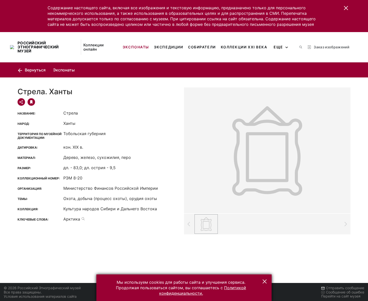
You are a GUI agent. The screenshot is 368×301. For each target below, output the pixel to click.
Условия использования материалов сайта (40, 296)
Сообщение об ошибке (345, 292)
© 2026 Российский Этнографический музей (42, 288)
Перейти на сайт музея (340, 296)
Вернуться (35, 69)
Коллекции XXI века (244, 47)
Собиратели (202, 47)
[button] (346, 8)
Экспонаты (136, 47)
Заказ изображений (331, 47)
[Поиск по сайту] (300, 47)
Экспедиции (168, 47)
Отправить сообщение (345, 288)
